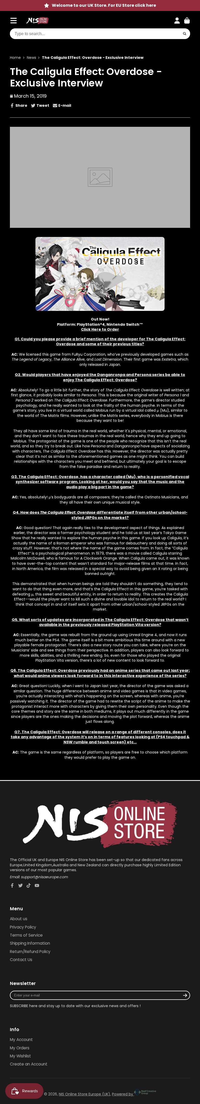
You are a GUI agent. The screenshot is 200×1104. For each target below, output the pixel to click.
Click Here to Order (100, 329)
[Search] (184, 33)
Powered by (123, 1094)
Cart (187, 20)
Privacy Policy (23, 927)
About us (18, 918)
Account (177, 20)
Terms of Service (26, 935)
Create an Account (28, 1064)
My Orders (19, 1048)
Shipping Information (30, 943)
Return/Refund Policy (30, 951)
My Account (21, 1039)
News (31, 57)
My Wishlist (20, 1056)
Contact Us (21, 959)
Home (15, 57)
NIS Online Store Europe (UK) (84, 1094)
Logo (37, 20)
